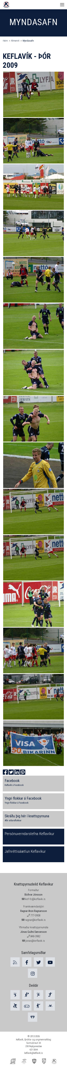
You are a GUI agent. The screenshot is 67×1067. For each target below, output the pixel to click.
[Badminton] (15, 994)
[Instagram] (32, 973)
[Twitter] (38, 962)
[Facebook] (26, 962)
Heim (5, 40)
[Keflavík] (54, 1061)
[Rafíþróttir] (26, 1006)
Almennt (15, 40)
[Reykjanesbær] (44, 1061)
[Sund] (50, 1006)
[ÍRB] (34, 1061)
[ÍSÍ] (24, 1061)
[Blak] (26, 994)
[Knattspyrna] (50, 994)
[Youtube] (50, 962)
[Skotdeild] (38, 1006)
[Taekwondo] (32, 1017)
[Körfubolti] (15, 1006)
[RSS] (15, 962)
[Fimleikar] (38, 994)
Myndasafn (28, 40)
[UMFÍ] (13, 1061)
